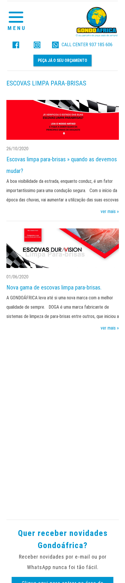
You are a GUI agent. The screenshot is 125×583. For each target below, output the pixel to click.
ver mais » (110, 211)
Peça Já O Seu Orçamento (62, 60)
